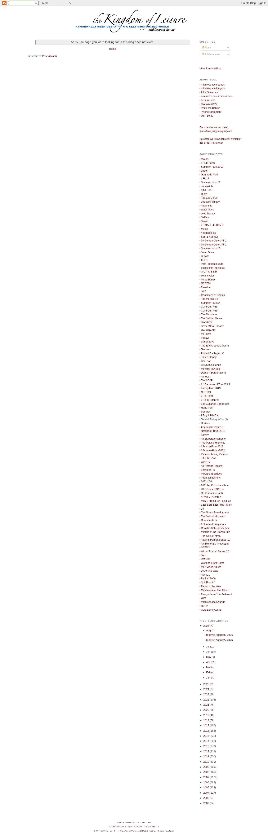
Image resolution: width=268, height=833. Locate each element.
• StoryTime (206, 322)
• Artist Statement (209, 92)
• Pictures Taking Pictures (214, 454)
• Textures (205, 349)
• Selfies (204, 217)
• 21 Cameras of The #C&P (215, 384)
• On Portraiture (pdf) (211, 493)
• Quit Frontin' (207, 582)
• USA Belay (206, 115)
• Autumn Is (206, 205)
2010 (206, 761)
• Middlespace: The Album (214, 590)
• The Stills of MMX (210, 536)
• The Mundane (208, 314)
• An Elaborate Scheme (213, 438)
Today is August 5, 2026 (219, 634)
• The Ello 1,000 (209, 197)
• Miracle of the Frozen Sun (215, 532)
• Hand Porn (206, 407)
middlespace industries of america (134, 826)
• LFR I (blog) (207, 395)
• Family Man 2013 (210, 388)
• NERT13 (205, 392)
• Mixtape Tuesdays (211, 473)
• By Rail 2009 (208, 578)
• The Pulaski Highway (212, 442)
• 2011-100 (206, 481)
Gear (216, 96)
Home (112, 48)
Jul (208, 646)
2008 (206, 772)
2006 (206, 782)
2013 (206, 746)
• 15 (202, 508)
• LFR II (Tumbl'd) (209, 399)
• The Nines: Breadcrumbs (214, 512)
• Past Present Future (211, 263)
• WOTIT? (205, 462)
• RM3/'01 (205, 559)
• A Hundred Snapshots (213, 524)
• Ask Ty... (205, 574)
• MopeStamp (207, 279)
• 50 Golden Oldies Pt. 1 (213, 240)
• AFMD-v (205, 497)
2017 (206, 725)
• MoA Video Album (210, 567)
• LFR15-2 (217, 225)
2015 (206, 735)
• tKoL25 (204, 159)
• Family (204, 434)
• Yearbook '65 (208, 232)
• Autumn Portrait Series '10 (215, 539)
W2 (214, 104)
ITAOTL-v (206, 489)
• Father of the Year (210, 586)
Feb (208, 672)
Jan (208, 677)
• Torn (203, 555)
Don (209, 190)
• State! (203, 221)
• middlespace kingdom (213, 88)
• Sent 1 (204, 236)
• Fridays (204, 337)
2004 (206, 792)
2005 (206, 787)
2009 (206, 767)
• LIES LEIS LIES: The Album (216, 504)
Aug (208, 630)
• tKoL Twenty (207, 213)
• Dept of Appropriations (213, 372)
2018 (206, 720)
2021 (206, 704)
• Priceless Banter (210, 107)
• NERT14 (205, 283)
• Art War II (205, 376)
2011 (206, 756)
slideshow (214, 477)
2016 (206, 730)
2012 (206, 751)
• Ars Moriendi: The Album (214, 543)
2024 (206, 689)
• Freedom (205, 287)
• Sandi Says (207, 341)
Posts (207, 47)
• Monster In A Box (210, 368)
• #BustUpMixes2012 (211, 446)
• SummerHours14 (210, 302)
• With (203, 598)
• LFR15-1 (205, 225)
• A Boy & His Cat (209, 415)
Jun (208, 651)
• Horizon (205, 423)
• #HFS (203, 260)
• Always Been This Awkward (216, 594)
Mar (208, 667)
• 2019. (203, 170)
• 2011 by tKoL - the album (214, 485)
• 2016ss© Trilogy (210, 201)
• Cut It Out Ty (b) (209, 310)
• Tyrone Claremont (210, 111)
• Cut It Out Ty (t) (209, 306)
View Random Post (210, 68)
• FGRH (204, 163)
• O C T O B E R (208, 271)
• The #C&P (206, 380)
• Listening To (207, 469)
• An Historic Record (211, 466)
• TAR (203, 291)
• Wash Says (207, 209)
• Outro (203, 194)
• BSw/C (204, 256)
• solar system (207, 275)
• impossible (206, 186)
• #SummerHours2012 (212, 450)
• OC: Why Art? (208, 329)
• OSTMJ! (205, 547)
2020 (206, 709)
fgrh (212, 163)
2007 (206, 777)
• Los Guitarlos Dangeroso (214, 403)
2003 (206, 798)
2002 (206, 803)
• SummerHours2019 (211, 166)
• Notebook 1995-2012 (212, 430)
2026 (206, 625)
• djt (202, 190)
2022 (206, 699)
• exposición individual (212, 267)
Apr (208, 662)
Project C (219, 353)
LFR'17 (205, 178)
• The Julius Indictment (212, 516)
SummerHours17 (210, 182)
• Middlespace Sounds (212, 602)
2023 (206, 694)
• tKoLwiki (205, 104)
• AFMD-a (216, 497)
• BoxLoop (205, 361)
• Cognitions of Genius (212, 295)
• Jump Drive (207, 252)
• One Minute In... (209, 520)
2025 (206, 684)
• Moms (204, 229)
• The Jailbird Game (211, 318)
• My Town (205, 333)
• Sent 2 (213, 236)
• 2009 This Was (209, 570)
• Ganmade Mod (209, 174)
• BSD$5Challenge (210, 364)
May (209, 656)
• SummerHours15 (210, 248)
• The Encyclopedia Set (213, 345)
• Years (203, 477)
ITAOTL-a (219, 489)
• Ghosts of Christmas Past (214, 528)
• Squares (205, 411)
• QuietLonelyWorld (211, 609)
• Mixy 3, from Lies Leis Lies (215, 501)
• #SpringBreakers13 (211, 427)
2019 (206, 715)
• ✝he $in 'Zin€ (208, 458)
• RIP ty (204, 605)
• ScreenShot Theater (212, 326)
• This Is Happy (208, 357)
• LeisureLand (207, 100)
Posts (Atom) (49, 56)
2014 (206, 741)
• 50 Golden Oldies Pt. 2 (213, 244)
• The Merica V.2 (209, 298)
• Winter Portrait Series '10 (214, 551)
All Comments (212, 54)
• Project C (205, 353)
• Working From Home (212, 563)
